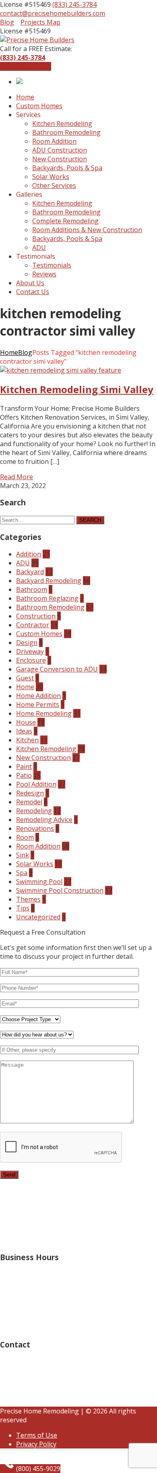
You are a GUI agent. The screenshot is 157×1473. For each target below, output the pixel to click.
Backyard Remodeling (48, 580)
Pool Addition (36, 784)
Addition (28, 554)
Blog (7, 22)
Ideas (24, 731)
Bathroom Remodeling (50, 607)
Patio (24, 775)
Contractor (32, 624)
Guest (25, 678)
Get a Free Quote (25, 66)
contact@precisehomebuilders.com (52, 13)
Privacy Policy (36, 1444)
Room (25, 837)
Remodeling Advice (44, 819)
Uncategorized (38, 917)
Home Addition (38, 695)
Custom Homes (39, 633)
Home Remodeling (44, 713)
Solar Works (34, 863)
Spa (21, 872)
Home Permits (37, 704)
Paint (24, 766)
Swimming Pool (39, 881)
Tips (22, 908)
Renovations (35, 828)
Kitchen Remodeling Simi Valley (76, 389)
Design (26, 642)
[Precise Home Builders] (37, 39)
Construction (36, 616)
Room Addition (38, 846)
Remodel (29, 801)
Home (9, 352)
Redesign (30, 793)
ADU (23, 562)
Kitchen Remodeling (46, 748)
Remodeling (34, 810)
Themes (28, 899)
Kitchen (27, 739)
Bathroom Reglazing (47, 598)
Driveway (30, 651)
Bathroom (31, 589)
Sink (22, 855)
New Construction (43, 757)
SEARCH (90, 520)
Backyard (30, 571)
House (26, 722)
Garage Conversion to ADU (57, 669)
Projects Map (40, 22)
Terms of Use (36, 1435)
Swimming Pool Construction (59, 890)
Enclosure (31, 660)
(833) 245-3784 (74, 4)
